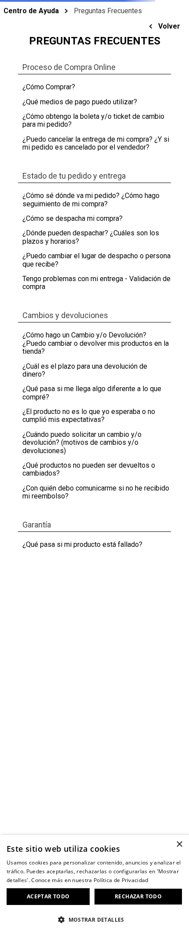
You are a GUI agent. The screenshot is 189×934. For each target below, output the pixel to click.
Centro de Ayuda (31, 11)
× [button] (179, 844)
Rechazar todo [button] (138, 896)
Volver (169, 26)
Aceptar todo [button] (48, 896)
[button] (94, 919)
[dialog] (94, 884)
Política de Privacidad (121, 880)
